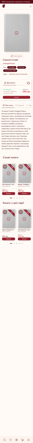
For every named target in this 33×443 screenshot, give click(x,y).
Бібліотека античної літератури (18, 74)
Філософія (22, 67)
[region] (16, 179)
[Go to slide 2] (14, 243)
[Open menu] (30, 6)
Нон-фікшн (12, 67)
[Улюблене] (28, 83)
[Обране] (10, 440)
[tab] (9, 83)
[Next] (28, 178)
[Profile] (28, 440)
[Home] (3, 6)
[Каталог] (16, 440)
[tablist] (14, 82)
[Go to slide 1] (11, 243)
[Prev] (4, 178)
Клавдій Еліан (9, 63)
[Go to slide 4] (19, 243)
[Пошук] (5, 440)
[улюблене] (5, 166)
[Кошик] (22, 440)
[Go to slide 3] (17, 243)
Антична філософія (10, 70)
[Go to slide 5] (22, 243)
